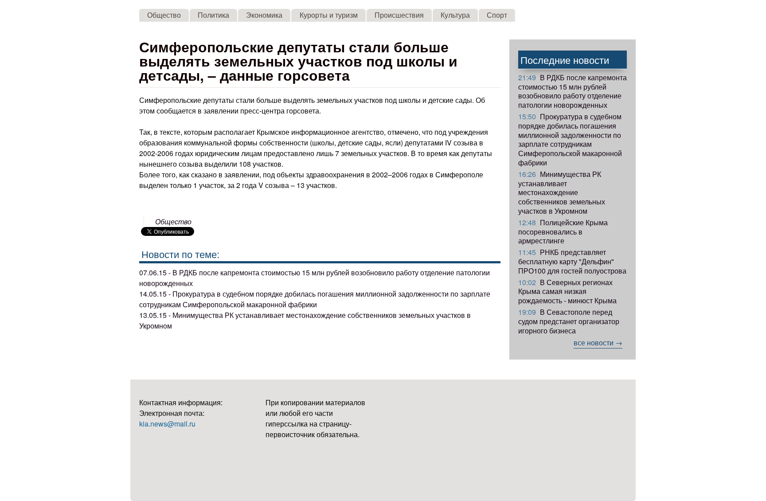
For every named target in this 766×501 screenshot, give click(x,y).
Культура (455, 15)
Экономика (264, 15)
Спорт (497, 15)
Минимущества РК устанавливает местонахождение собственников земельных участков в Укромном (561, 192)
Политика (213, 15)
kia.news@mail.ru (167, 424)
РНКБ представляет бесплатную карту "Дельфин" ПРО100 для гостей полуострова (572, 261)
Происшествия (399, 15)
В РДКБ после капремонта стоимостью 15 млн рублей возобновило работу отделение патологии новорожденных (572, 91)
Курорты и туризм (329, 15)
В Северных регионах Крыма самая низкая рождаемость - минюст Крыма (567, 291)
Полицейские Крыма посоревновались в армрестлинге (563, 231)
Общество (164, 15)
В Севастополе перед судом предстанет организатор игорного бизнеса (568, 321)
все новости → (598, 342)
